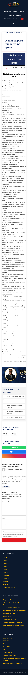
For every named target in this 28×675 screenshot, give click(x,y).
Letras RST (6, 584)
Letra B (5, 560)
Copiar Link (15, 456)
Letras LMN (6, 578)
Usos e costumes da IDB (9, 655)
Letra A (5, 557)
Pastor (22, 11)
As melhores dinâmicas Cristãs (15, 401)
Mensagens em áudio (9, 613)
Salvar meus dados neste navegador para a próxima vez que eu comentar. (13, 535)
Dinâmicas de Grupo (15, 32)
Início (7, 32)
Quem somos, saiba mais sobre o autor (13, 625)
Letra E (5, 569)
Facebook (15, 451)
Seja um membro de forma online (12, 607)
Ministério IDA (7, 616)
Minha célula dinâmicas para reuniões (14, 406)
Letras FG (5, 572)
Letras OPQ (6, 581)
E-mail (4, 525)
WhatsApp (15, 447)
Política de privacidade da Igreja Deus (13, 663)
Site (3, 531)
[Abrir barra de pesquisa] (14, 23)
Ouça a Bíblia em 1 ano (9, 619)
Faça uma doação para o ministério (12, 622)
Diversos (15, 18)
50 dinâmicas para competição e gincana (15, 412)
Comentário (5, 501)
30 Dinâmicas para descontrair (15, 417)
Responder (6, 486)
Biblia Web (6, 641)
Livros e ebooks (7, 652)
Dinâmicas (7, 18)
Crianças (18, 15)
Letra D (5, 566)
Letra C (5, 563)
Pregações (7, 11)
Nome (4, 518)
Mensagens (10, 15)
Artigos (15, 11)
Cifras (4, 649)
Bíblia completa (7, 638)
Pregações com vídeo (9, 587)
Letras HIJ (6, 575)
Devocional (6, 644)
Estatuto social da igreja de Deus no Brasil (14, 610)
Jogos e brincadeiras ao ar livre (15, 396)
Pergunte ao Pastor (8, 600)
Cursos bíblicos (7, 646)
